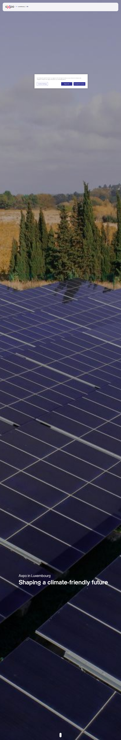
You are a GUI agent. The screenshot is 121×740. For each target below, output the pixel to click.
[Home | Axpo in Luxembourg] (10, 7)
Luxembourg (21, 6)
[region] (61, 81)
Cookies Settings (42, 83)
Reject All (66, 83)
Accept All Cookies (79, 83)
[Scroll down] (60, 735)
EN (27, 6)
